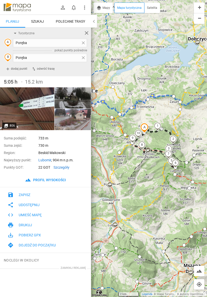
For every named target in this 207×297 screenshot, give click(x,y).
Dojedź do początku (37, 245)
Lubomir (44, 160)
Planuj (12, 21)
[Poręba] (27, 108)
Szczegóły (61, 167)
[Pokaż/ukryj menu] (85, 8)
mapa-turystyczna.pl (17, 7)
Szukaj (37, 21)
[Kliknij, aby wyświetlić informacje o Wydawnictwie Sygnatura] (99, 292)
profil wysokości (49, 180)
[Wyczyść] (87, 33)
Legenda (147, 294)
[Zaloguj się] (63, 8)
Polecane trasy (70, 21)
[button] (144, 128)
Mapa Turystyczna (168, 294)
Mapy (106, 8)
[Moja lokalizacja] (199, 284)
